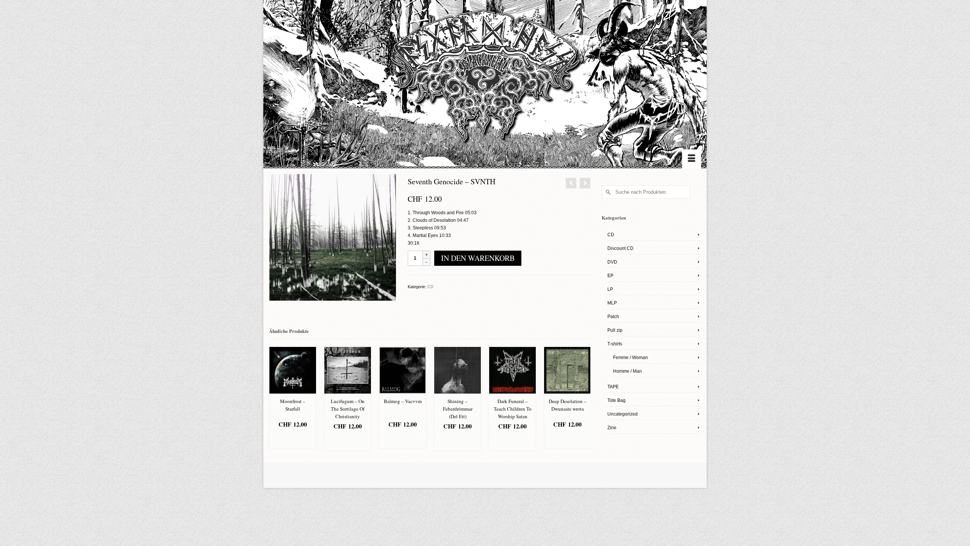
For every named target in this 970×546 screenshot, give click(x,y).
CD (430, 286)
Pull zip (615, 330)
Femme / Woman (630, 357)
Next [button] (583, 398)
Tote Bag (616, 400)
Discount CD (620, 248)
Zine (611, 427)
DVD (612, 262)
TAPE (613, 386)
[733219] (332, 237)
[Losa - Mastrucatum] (571, 183)
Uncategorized (622, 414)
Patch (613, 316)
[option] (292, 398)
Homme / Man (627, 371)
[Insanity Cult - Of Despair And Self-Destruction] (585, 183)
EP (610, 275)
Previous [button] (275, 398)
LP (610, 289)
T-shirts (614, 344)
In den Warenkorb (478, 258)
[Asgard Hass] (485, 79)
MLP (612, 303)
